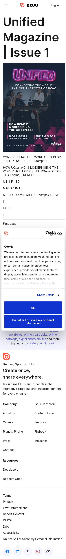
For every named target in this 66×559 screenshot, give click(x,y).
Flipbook (40, 431)
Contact (8, 450)
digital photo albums (32, 339)
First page (9, 223)
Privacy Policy (40, 283)
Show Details (45, 294)
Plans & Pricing (13, 431)
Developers (10, 469)
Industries (40, 441)
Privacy (8, 501)
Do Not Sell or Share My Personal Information (32, 539)
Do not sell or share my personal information (33, 321)
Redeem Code (12, 479)
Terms (7, 495)
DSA (6, 526)
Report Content (13, 514)
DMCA (7, 520)
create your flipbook (41, 343)
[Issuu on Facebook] (7, 551)
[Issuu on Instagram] (38, 551)
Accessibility (11, 532)
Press (6, 441)
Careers (8, 422)
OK (33, 307)
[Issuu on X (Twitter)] (27, 551)
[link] (55, 5)
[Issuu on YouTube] (48, 551)
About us (9, 413)
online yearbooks (35, 334)
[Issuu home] (29, 5)
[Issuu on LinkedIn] (17, 551)
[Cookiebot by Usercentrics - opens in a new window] (46, 233)
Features (40, 422)
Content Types (44, 413)
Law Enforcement (15, 508)
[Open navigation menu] (6, 5)
